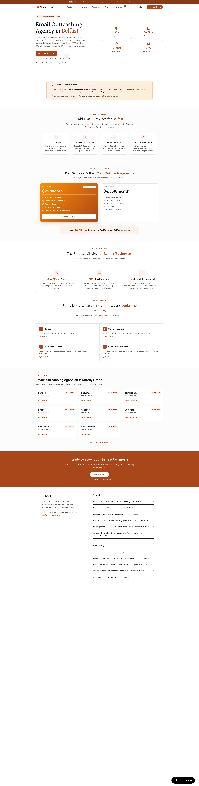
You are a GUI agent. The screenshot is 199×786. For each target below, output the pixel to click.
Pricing (108, 7)
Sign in (142, 7)
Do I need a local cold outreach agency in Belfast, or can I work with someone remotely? (118, 534)
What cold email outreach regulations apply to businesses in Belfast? (119, 552)
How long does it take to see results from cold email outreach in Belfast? (121, 527)
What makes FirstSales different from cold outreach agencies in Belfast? (121, 564)
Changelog (121, 6)
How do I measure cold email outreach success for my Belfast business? (121, 558)
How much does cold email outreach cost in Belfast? (113, 508)
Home (38, 63)
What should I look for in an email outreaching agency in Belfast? (117, 501)
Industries (83, 7)
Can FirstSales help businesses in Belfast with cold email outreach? (119, 571)
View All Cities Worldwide (98, 443)
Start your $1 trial (154, 7)
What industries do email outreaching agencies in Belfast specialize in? (120, 520)
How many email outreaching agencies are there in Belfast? (116, 514)
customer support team (51, 515)
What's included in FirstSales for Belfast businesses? (113, 577)
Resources (96, 7)
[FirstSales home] (44, 7)
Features (71, 7)
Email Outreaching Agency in (51, 63)
